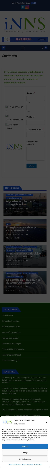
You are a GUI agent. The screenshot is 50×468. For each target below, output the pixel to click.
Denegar (25, 453)
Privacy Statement (27, 464)
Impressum (37, 464)
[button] (46, 422)
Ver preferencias (25, 459)
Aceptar (25, 446)
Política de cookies (15, 464)
